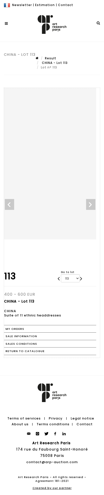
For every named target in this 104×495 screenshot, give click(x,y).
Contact (65, 5)
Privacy (56, 418)
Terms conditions (53, 424)
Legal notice (82, 418)
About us (20, 424)
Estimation (45, 5)
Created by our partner (52, 488)
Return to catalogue (25, 351)
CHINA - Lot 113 (54, 63)
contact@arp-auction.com (52, 462)
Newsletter (22, 5)
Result (50, 58)
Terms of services (24, 418)
